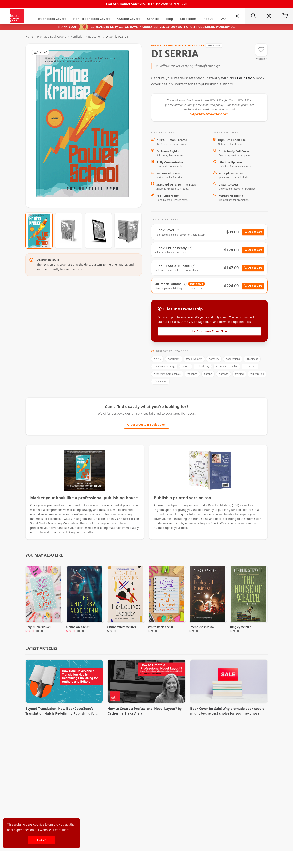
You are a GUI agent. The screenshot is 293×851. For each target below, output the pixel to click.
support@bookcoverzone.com (209, 114)
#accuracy (173, 359)
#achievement (194, 359)
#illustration (257, 374)
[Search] (253, 16)
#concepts (250, 366)
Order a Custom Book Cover (146, 424)
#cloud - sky (202, 366)
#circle (185, 366)
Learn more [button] (61, 830)
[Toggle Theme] (237, 16)
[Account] (269, 16)
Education (95, 36)
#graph (208, 374)
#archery (214, 359)
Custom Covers (128, 19)
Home (29, 36)
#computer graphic (226, 366)
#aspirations (233, 359)
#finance (192, 374)
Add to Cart (255, 232)
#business (252, 359)
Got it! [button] (41, 840)
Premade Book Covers (51, 36)
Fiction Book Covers (51, 19)
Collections (188, 19)
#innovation (160, 381)
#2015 (157, 359)
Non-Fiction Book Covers (91, 19)
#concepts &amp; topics (167, 374)
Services (153, 19)
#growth (223, 374)
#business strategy (164, 366)
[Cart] (285, 16)
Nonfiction (77, 36)
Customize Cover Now (212, 331)
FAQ (223, 19)
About (208, 19)
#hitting (239, 374)
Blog (169, 19)
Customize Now (86, 125)
